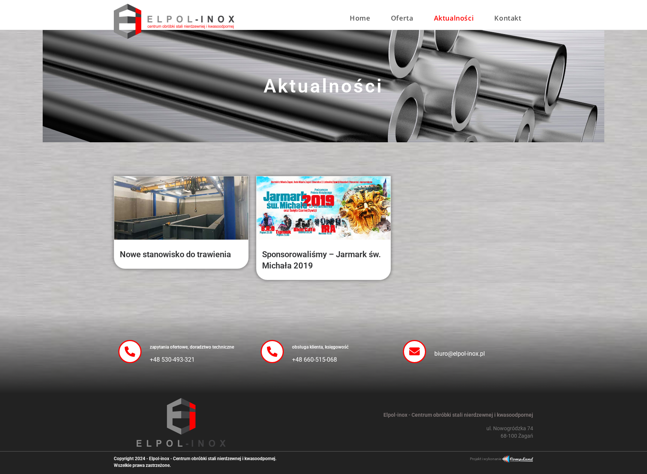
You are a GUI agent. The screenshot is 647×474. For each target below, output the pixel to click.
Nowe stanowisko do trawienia (175, 254)
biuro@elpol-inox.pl (459, 353)
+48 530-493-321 (172, 359)
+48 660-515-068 (314, 359)
